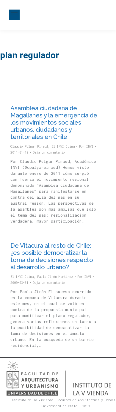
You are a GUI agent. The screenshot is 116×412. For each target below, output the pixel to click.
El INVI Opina (63, 146)
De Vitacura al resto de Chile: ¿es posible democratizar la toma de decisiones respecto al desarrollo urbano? (51, 256)
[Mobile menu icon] (14, 15)
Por (86, 146)
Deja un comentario (49, 152)
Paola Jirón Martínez (55, 276)
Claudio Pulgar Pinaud (29, 146)
